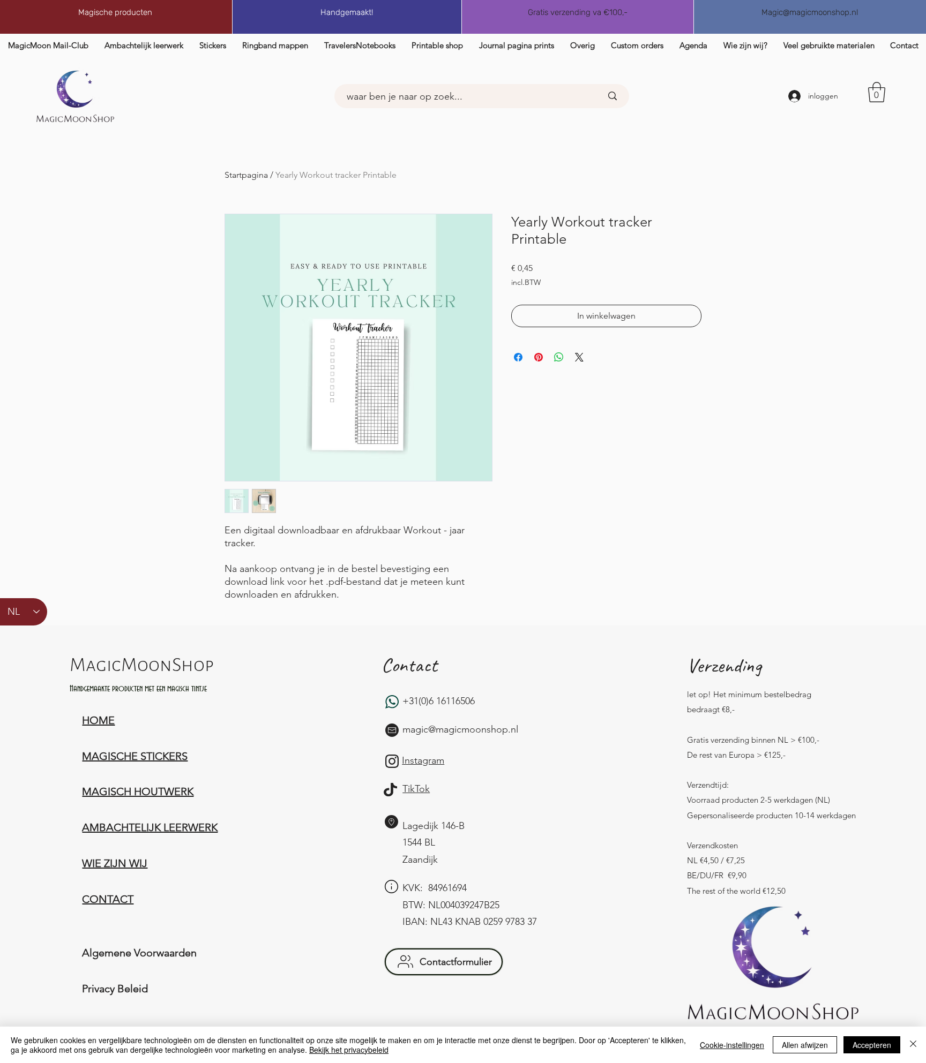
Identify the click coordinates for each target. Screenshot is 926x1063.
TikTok (416, 789)
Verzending (724, 665)
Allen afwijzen (805, 1044)
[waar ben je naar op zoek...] (612, 96)
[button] (904, 45)
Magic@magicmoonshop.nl (809, 12)
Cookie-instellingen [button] (732, 1044)
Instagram (423, 760)
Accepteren (872, 1044)
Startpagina (246, 175)
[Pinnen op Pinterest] (538, 357)
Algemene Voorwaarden (139, 952)
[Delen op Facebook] (518, 357)
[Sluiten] (913, 1044)
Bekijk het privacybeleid (349, 1049)
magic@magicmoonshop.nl (460, 729)
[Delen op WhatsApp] (558, 357)
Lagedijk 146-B (433, 826)
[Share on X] (579, 357)
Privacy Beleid (115, 988)
